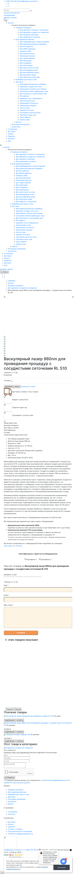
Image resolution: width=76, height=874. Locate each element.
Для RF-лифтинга (26, 46)
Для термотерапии (27, 58)
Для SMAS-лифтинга (28, 49)
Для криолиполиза (27, 54)
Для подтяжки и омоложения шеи (33, 94)
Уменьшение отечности (29, 103)
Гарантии (11, 136)
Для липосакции (26, 65)
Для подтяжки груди (28, 75)
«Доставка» (8, 546)
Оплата (10, 134)
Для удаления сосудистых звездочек (34, 32)
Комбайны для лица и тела (26, 79)
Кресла (18, 122)
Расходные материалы (21, 124)
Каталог (11, 23)
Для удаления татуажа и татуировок (34, 30)
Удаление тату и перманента (31, 98)
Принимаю (61, 867)
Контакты (11, 139)
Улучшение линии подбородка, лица (34, 91)
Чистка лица (25, 108)
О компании (12, 129)
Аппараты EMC (25, 51)
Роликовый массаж (27, 56)
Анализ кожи (25, 120)
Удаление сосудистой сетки (31, 87)
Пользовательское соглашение (20, 831)
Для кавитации (25, 61)
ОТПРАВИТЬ (9, 778)
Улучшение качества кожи (30, 113)
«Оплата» (18, 546)
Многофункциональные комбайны (33, 44)
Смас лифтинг (25, 117)
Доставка (11, 131)
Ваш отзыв (8, 605)
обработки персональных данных (17, 783)
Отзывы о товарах (15, 829)
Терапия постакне (27, 110)
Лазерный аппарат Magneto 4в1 (18, 734)
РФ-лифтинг (24, 96)
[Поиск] (5, 20)
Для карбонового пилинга (30, 37)
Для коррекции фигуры (25, 39)
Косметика (16, 127)
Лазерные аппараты (23, 28)
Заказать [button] (28, 386)
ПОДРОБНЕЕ (10, 720)
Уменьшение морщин (28, 105)
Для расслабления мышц (29, 72)
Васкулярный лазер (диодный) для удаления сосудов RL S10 (30, 716)
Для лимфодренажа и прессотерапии (34, 42)
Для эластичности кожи (29, 68)
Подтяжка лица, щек (28, 115)
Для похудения (25, 63)
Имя (6, 585)
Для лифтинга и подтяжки (30, 77)
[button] (10, 17)
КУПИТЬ (20, 720)
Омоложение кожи (27, 101)
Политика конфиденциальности (20, 834)
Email (6, 595)
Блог (9, 141)
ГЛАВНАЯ (11, 281)
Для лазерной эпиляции (29, 35)
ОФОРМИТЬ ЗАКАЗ (12, 386)
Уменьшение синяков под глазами (33, 89)
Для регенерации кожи (29, 70)
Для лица (19, 82)
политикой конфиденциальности (55, 780)
